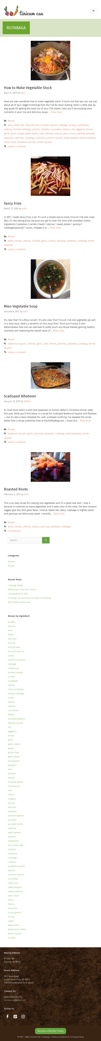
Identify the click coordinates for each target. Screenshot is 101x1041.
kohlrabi (49, 133)
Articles (11, 561)
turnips (32, 142)
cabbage (63, 125)
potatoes (90, 133)
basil (10, 125)
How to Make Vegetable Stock (28, 88)
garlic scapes (17, 133)
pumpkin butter (15, 824)
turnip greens (14, 912)
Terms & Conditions (60, 1037)
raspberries (13, 841)
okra (65, 133)
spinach (11, 870)
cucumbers (56, 129)
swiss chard (10, 142)
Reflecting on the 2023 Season (22, 589)
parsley (81, 133)
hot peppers (14, 761)
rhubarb (12, 849)
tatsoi (10, 900)
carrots (72, 125)
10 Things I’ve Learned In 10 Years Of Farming (29, 598)
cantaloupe (13, 668)
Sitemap (46, 1037)
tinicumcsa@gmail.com (15, 1000)
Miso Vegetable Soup (20, 306)
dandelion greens (16, 719)
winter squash (44, 142)
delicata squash (15, 723)
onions (72, 133)
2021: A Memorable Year (19, 602)
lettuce (58, 133)
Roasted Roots (16, 489)
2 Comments (14, 531)
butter (11, 655)
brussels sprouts (48, 125)
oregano (12, 799)
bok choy (25, 125)
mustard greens (15, 782)
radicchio (9, 137)
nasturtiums (14, 786)
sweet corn (13, 883)
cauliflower (83, 125)
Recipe (11, 120)
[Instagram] (23, 1016)
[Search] (46, 540)
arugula (11, 622)
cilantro (36, 129)
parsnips (61, 240)
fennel (89, 129)
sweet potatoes (88, 137)
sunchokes (13, 879)
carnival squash (15, 672)
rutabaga (29, 137)
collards (45, 129)
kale (41, 133)
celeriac (8, 129)
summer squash (54, 137)
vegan (11, 921)
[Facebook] (7, 1016)
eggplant (80, 129)
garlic (7, 133)
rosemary (12, 853)
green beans (32, 133)
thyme (11, 904)
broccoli (35, 125)
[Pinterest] (15, 1016)
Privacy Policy (77, 1037)
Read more (56, 112)
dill (73, 129)
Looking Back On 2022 (18, 594)
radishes (19, 137)
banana (11, 626)
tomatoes (22, 142)
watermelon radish (17, 929)
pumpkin (12, 820)
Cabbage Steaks (15, 585)
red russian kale (15, 845)
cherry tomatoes (16, 689)
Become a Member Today (51, 1031)
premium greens (16, 815)
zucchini (12, 938)
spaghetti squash (16, 866)
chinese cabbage (22, 129)
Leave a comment (17, 146)
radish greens (14, 832)
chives (11, 698)
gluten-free (13, 752)
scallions (40, 137)
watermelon (14, 925)
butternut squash (17, 343)
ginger (11, 748)
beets (16, 125)
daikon (66, 129)
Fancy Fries (12, 203)
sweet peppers (71, 137)
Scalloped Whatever (20, 396)
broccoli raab (14, 647)
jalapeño (12, 765)
